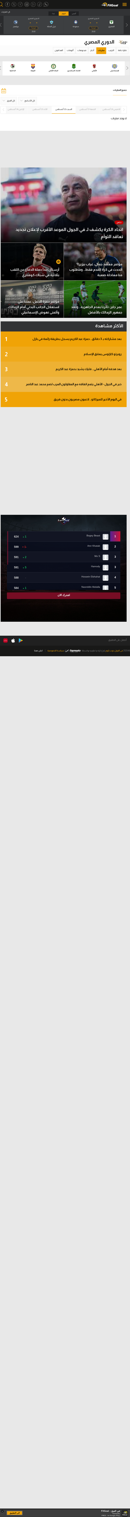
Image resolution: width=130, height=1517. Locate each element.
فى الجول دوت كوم (114, 650)
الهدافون (59, 50)
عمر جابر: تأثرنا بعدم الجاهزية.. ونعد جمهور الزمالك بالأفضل (96, 309)
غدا (53, 13)
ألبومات (70, 50)
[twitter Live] (20, 4)
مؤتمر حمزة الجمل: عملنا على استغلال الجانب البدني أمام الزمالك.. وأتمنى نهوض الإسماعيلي (33, 307)
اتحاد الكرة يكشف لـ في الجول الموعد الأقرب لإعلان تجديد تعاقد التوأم (69, 233)
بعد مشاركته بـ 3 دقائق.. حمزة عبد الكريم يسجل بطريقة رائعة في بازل (63, 339)
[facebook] (7, 4)
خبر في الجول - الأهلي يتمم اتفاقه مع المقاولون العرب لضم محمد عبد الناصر (63, 384)
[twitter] (14, 4)
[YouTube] (33, 4)
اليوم (64, 13)
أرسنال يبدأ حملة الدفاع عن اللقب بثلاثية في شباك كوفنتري (34, 272)
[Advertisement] (63, 460)
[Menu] (125, 4)
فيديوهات (81, 50)
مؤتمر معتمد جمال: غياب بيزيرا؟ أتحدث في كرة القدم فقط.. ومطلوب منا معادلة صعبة (95, 269)
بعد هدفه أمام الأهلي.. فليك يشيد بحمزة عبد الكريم (63, 369)
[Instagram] (27, 4)
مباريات (101, 50)
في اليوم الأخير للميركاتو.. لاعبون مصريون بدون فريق (63, 400)
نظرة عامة (122, 50)
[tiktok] (39, 4)
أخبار (92, 50)
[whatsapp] (46, 4)
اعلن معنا (38, 650)
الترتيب (111, 50)
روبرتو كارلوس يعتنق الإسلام (63, 354)
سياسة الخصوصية (55, 650)
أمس (74, 13)
